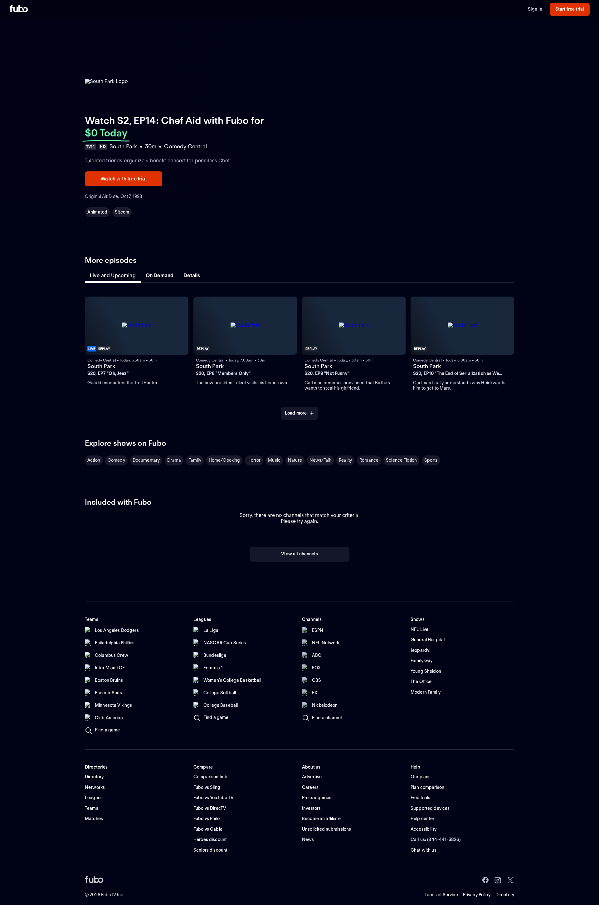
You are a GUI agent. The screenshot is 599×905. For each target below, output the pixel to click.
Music (274, 460)
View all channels (299, 553)
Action (93, 460)
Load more (296, 413)
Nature (295, 460)
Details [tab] (191, 275)
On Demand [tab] (159, 275)
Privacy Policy (476, 894)
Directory (504, 894)
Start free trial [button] (569, 9)
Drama (174, 460)
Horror (254, 460)
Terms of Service (441, 894)
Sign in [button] (535, 9)
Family (194, 460)
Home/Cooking (224, 460)
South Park (101, 366)
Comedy (116, 460)
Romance (368, 460)
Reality (345, 460)
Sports (431, 460)
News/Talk (320, 460)
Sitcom (122, 211)
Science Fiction (401, 460)
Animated (97, 211)
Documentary (146, 460)
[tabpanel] (299, 354)
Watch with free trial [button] (123, 179)
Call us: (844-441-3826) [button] (436, 839)
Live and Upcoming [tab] (113, 275)
